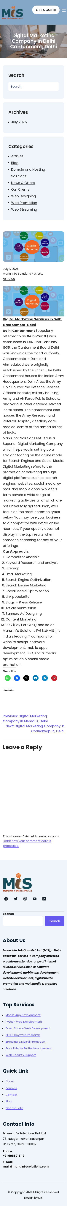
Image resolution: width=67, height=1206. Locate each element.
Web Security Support (21, 1055)
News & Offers (23, 182)
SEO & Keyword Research (23, 1035)
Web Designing (23, 196)
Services (11, 1088)
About (10, 1081)
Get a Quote (14, 1108)
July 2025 (19, 122)
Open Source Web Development (28, 1028)
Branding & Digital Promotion (25, 1042)
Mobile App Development (23, 1015)
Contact (11, 1095)
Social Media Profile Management (29, 1048)
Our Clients (20, 189)
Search (8, 914)
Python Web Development (24, 1022)
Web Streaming (24, 209)
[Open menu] (63, 9)
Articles (17, 156)
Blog (14, 162)
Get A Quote (46, 10)
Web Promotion (24, 202)
